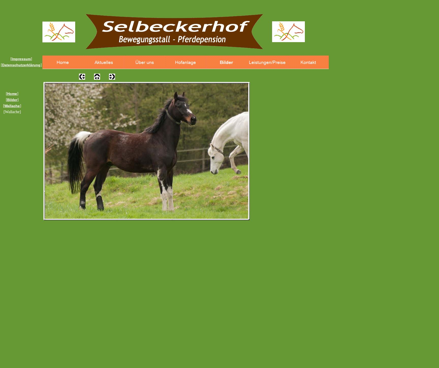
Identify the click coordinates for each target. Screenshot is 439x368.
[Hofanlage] (185, 62)
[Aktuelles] (103, 62)
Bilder (12, 100)
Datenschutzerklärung (21, 65)
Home (12, 94)
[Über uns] (144, 62)
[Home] (62, 62)
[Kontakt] (308, 62)
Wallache (12, 106)
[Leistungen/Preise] (267, 62)
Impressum (21, 59)
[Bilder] (226, 62)
